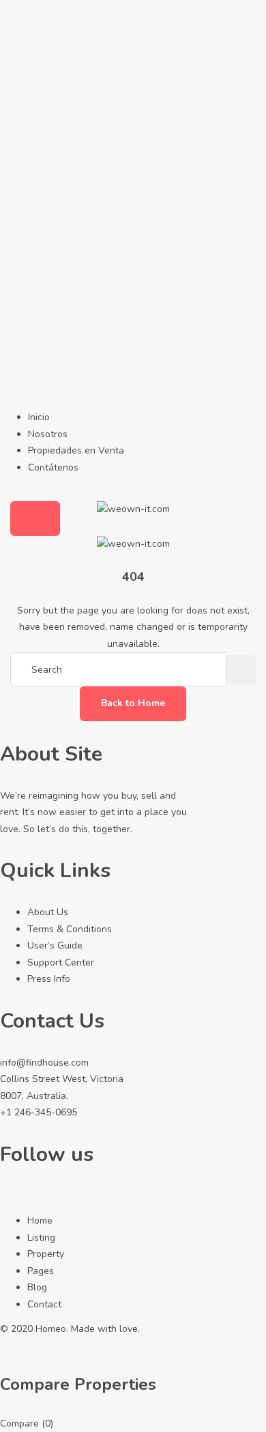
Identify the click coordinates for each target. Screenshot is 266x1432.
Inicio (39, 417)
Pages (40, 1270)
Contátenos (53, 467)
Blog (37, 1287)
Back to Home (133, 703)
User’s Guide (55, 945)
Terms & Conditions (69, 929)
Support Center (60, 962)
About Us (47, 912)
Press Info (48, 978)
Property (45, 1253)
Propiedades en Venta (76, 450)
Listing (41, 1237)
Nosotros (48, 434)
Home (40, 1220)
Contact (44, 1304)
